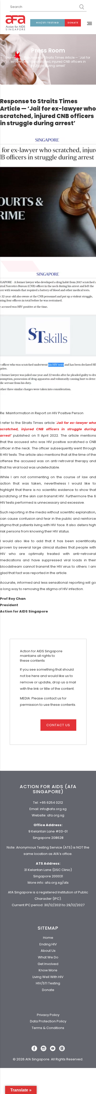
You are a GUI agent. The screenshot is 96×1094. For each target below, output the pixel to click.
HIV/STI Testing (47, 22)
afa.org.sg (55, 815)
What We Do (48, 957)
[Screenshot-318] (48, 333)
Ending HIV (48, 944)
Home (11, 58)
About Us (48, 950)
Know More (48, 970)
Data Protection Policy (48, 1021)
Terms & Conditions (48, 1027)
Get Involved (48, 963)
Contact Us (58, 725)
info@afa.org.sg (53, 808)
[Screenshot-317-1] (48, 198)
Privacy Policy (48, 1014)
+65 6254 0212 (51, 802)
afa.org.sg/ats (57, 882)
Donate (73, 22)
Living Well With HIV (48, 976)
